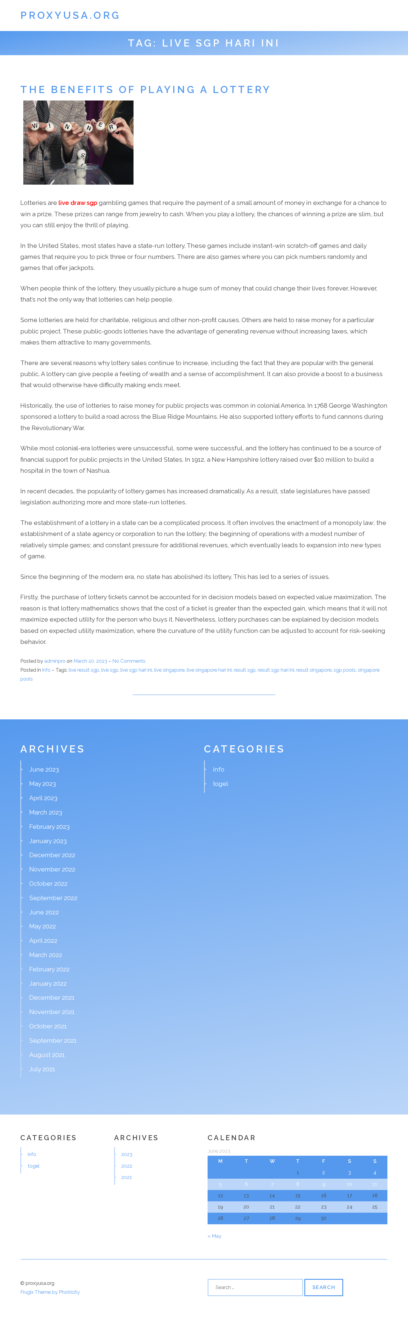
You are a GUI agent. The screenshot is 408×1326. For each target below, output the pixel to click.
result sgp (245, 670)
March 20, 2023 (90, 661)
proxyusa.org (70, 15)
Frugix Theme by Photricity (50, 1292)
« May (214, 1236)
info (46, 670)
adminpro (54, 661)
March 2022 (45, 955)
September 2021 (53, 1040)
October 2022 (48, 883)
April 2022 (43, 940)
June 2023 (44, 769)
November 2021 (52, 1012)
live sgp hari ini (136, 670)
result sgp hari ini (276, 670)
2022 (126, 1166)
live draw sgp (78, 202)
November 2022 (52, 869)
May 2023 (42, 783)
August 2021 (47, 1054)
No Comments (128, 661)
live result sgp (84, 670)
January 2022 (48, 983)
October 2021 (48, 1026)
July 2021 (42, 1069)
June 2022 (44, 912)
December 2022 (52, 855)
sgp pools (345, 670)
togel (220, 783)
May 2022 (42, 926)
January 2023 (48, 841)
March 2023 (45, 812)
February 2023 (49, 826)
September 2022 (53, 898)
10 (349, 1184)
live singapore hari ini (209, 670)
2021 (126, 1177)
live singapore (169, 670)
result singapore (314, 670)
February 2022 (49, 969)
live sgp (109, 670)
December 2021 (52, 997)
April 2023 (43, 798)
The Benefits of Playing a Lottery (146, 89)
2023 (126, 1154)
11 (374, 1184)
